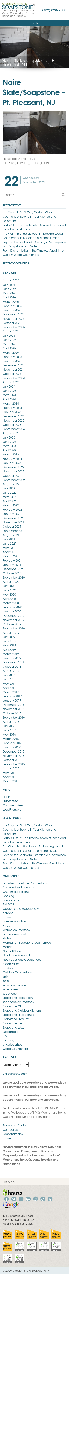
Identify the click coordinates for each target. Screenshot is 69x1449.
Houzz (7, 925)
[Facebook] (6, 1199)
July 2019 (9, 637)
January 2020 (12, 611)
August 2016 (11, 721)
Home (7, 917)
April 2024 (9, 399)
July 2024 (9, 386)
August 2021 (11, 535)
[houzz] (12, 1192)
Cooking (8, 896)
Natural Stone (12, 951)
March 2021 (11, 556)
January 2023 (12, 463)
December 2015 (13, 751)
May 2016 (9, 734)
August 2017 (11, 671)
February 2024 (12, 407)
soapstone (10, 993)
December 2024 (13, 365)
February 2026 (12, 306)
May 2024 (9, 395)
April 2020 (9, 598)
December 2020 (13, 569)
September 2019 (14, 628)
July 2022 (9, 488)
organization (11, 964)
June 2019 (9, 641)
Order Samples (13, 1134)
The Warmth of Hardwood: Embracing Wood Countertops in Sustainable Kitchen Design (33, 235)
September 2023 (14, 429)
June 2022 (9, 492)
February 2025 (12, 357)
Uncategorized (13, 1044)
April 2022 (9, 501)
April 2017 (9, 688)
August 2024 (11, 382)
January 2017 (12, 700)
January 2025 (12, 361)
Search (63, 195)
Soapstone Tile (12, 1023)
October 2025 (12, 323)
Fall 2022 (8, 904)
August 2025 (11, 331)
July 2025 (9, 335)
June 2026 (9, 289)
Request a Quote (14, 1125)
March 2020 (11, 603)
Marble (7, 947)
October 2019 (12, 624)
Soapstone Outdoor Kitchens (22, 1010)
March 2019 (11, 654)
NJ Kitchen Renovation (18, 955)
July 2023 (9, 437)
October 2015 (12, 760)
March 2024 (11, 403)
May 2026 (9, 293)
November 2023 (13, 420)
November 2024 (13, 369)
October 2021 (12, 526)
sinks (5, 976)
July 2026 (9, 284)
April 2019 (9, 649)
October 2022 (12, 475)
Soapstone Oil (12, 1006)
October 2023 (12, 424)
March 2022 (11, 505)
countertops (11, 900)
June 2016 (9, 730)
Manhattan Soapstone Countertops (27, 942)
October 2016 (12, 713)
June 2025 (9, 340)
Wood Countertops (15, 1048)
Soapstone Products (16, 1019)
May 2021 (9, 547)
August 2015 (11, 768)
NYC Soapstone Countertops (22, 959)
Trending (8, 1040)
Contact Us (10, 1129)
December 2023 (13, 416)
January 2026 (12, 310)
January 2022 (12, 514)
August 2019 (11, 632)
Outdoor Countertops (17, 972)
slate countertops (14, 985)
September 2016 (14, 717)
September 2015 (14, 764)
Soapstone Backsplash (18, 997)
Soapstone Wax (13, 1027)
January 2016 (12, 747)
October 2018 (12, 666)
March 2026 (11, 301)
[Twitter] (13, 1199)
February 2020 (12, 607)
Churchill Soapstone (16, 891)
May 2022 (9, 497)
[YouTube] (50, 1199)
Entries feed (10, 801)
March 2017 (11, 692)
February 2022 (12, 509)
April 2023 (9, 450)
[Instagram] (35, 1199)
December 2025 (13, 314)
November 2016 (13, 709)
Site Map (9, 1182)
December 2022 (13, 467)
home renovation (14, 921)
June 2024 (9, 390)
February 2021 (12, 560)
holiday (8, 913)
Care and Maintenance (19, 887)
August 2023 (11, 433)
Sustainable (10, 1031)
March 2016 (11, 738)
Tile (5, 1036)
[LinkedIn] (21, 1199)
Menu (35, 23)
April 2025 (9, 348)
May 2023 (9, 446)
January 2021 (12, 564)
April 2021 (9, 552)
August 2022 (11, 484)
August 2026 (11, 280)
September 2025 (14, 327)
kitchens (8, 938)
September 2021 (14, 531)
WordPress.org (12, 809)
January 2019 (12, 658)
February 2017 (12, 696)
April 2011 (9, 777)
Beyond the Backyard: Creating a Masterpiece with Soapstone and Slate (34, 244)
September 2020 (14, 577)
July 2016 (9, 726)
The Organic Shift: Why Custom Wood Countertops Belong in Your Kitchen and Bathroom (29, 216)
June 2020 (9, 590)
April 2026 (9, 297)
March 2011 (11, 781)
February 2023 (12, 458)
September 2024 (14, 378)
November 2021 (13, 522)
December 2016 (13, 704)
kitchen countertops (16, 930)
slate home (10, 989)
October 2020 (12, 573)
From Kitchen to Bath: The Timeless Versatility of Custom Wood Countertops (33, 252)
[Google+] (28, 1199)
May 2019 (9, 645)
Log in (7, 796)
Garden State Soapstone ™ (21, 908)
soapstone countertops (18, 1002)
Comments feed (14, 805)
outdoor (8, 968)
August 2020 (11, 581)
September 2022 (14, 480)
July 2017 (9, 675)
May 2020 (9, 594)
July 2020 (9, 586)
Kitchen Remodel (14, 934)
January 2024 (12, 412)
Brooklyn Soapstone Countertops (25, 883)
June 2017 (9, 679)
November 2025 (13, 318)
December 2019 (13, 615)
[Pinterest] (42, 1199)
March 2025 (11, 352)
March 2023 (11, 454)
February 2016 (12, 743)
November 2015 (13, 755)
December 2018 (13, 662)
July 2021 (9, 539)
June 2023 (9, 441)
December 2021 (13, 518)
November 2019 (13, 620)
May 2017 (9, 683)
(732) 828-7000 (54, 9)
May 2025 (9, 344)
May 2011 (9, 772)
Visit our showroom (15, 1073)
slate (6, 980)
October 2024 (12, 373)
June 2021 (9, 543)
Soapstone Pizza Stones (18, 1014)
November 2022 (13, 471)
